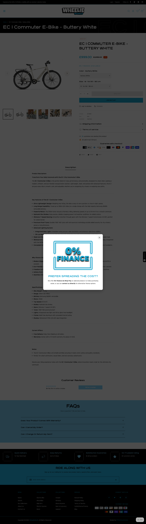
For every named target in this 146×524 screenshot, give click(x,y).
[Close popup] (99, 237)
